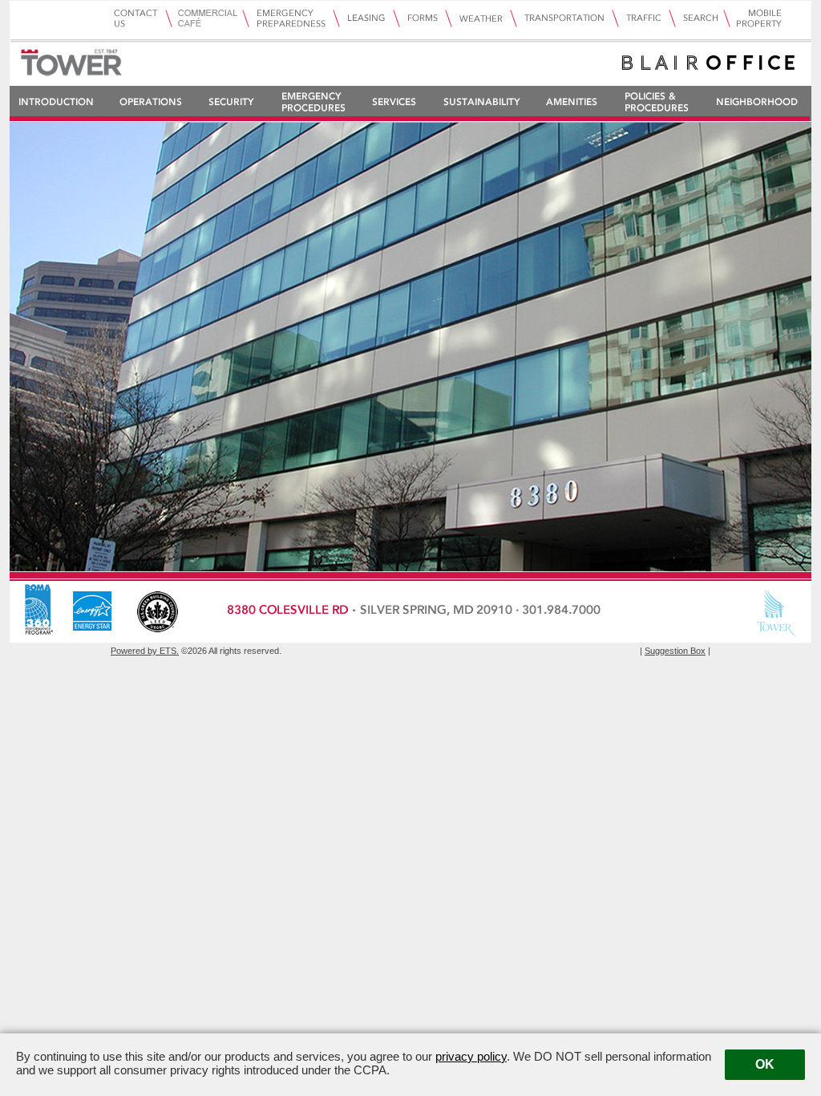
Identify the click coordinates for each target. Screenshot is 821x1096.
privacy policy (471, 1056)
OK (764, 1064)
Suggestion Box (675, 651)
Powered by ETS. (145, 651)
